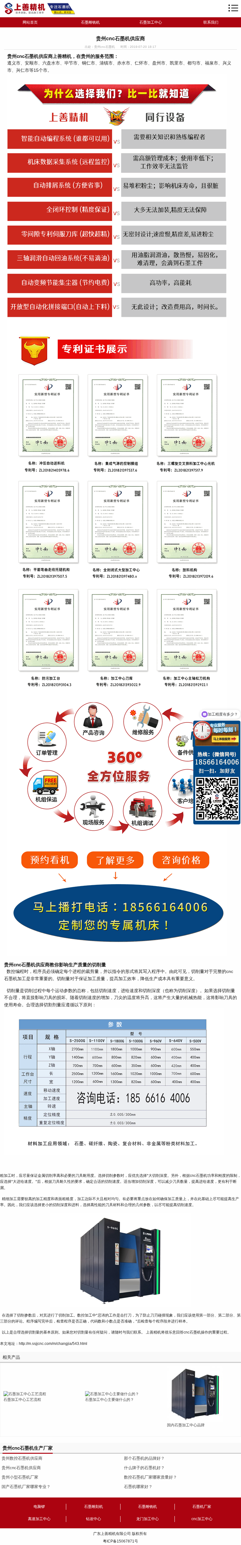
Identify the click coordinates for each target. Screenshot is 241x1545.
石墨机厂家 (201, 1506)
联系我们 (210, 22)
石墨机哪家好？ (138, 1486)
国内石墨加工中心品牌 (186, 1425)
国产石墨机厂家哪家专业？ (26, 1486)
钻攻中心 (93, 1519)
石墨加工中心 (150, 22)
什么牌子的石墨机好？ (144, 1467)
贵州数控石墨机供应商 (22, 1458)
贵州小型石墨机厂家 (20, 1477)
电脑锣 (39, 1506)
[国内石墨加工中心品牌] (195, 1393)
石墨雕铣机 (90, 22)
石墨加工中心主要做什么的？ (109, 1399)
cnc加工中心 (201, 1519)
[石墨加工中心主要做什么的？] (112, 1393)
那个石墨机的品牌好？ (144, 1458)
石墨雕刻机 (93, 1506)
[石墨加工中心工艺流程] (24, 1393)
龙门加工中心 (147, 1519)
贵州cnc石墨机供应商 (21, 1467)
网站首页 (30, 22)
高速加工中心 (39, 1519)
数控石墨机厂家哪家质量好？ (150, 1477)
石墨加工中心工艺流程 (22, 1399)
